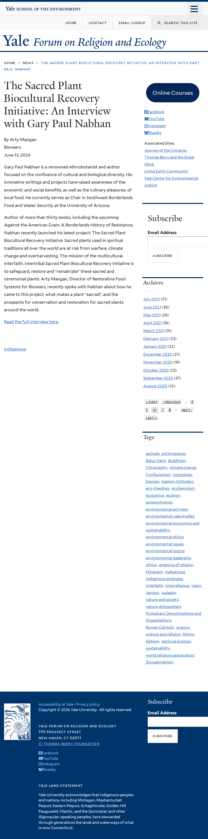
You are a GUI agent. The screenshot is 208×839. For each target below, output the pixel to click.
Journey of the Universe (165, 150)
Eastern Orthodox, (178, 481)
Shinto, (189, 634)
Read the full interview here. (31, 321)
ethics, (152, 565)
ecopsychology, (159, 502)
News (28, 62)
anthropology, (174, 453)
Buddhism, (177, 461)
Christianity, (157, 467)
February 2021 (155, 338)
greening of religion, (176, 565)
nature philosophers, (164, 606)
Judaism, (169, 592)
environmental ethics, (165, 537)
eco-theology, (158, 488)
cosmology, (183, 474)
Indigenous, (175, 572)
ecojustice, (155, 495)
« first (152, 402)
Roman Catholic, (160, 627)
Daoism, (153, 481)
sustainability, (158, 648)
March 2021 (153, 331)
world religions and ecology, (170, 655)
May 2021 (152, 315)
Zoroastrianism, (160, 662)
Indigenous (15, 349)
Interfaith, (155, 585)
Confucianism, (158, 474)
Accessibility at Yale (56, 704)
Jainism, (153, 592)
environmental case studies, (170, 516)
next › (187, 410)
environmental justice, (165, 551)
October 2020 (156, 370)
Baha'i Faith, (156, 461)
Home (9, 62)
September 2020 (158, 378)
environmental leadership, (169, 558)
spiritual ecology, (177, 641)
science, (183, 627)
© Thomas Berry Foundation (69, 743)
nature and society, (163, 599)
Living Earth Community (166, 171)
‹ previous (171, 402)
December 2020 (157, 354)
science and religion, (163, 634)
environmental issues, (165, 544)
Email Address (162, 232)
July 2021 (151, 299)
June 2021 (152, 307)
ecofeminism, (184, 488)
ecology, (173, 495)
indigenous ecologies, (165, 579)
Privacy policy (88, 704)
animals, (153, 453)
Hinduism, (155, 572)
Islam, (197, 585)
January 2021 (155, 346)
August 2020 (155, 386)
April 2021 (152, 323)
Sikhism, (153, 641)
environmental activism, (167, 509)
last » (151, 418)
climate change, (183, 467)
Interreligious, (177, 585)
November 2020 (157, 362)
